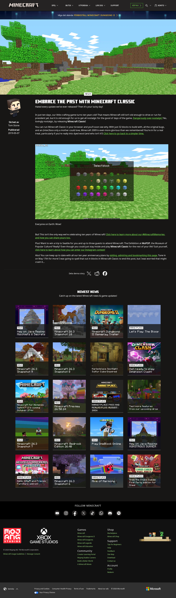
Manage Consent (33, 554)
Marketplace (112, 533)
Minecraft (81, 533)
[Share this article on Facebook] (105, 273)
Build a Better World (85, 561)
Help (109, 548)
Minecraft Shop (113, 536)
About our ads (103, 589)
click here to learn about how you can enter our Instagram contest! (70, 249)
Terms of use (79, 589)
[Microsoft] (153, 588)
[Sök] (148, 5)
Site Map (110, 554)
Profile (109, 569)
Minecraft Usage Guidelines (14, 554)
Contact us (111, 561)
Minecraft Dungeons (85, 540)
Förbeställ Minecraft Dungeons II (94, 15)
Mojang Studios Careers (86, 557)
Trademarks (90, 589)
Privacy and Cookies (42, 589)
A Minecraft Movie (84, 564)
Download (111, 557)
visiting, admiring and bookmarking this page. (134, 255)
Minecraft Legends (84, 543)
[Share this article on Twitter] (89, 273)
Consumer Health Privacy (61, 589)
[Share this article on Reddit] (96, 273)
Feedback (111, 551)
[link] (57, 513)
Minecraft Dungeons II (86, 536)
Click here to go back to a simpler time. (124, 133)
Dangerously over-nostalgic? (148, 118)
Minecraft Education (85, 546)
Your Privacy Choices (47, 592)
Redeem (110, 572)
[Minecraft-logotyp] (23, 5)
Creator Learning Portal (86, 554)
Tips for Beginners (114, 544)
